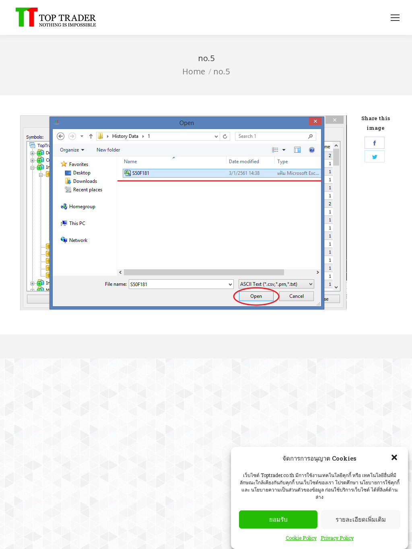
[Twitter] (375, 156)
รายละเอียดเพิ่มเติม (361, 519)
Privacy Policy (337, 538)
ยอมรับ (278, 519)
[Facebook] (375, 143)
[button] (395, 458)
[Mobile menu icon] (395, 18)
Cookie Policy (301, 538)
